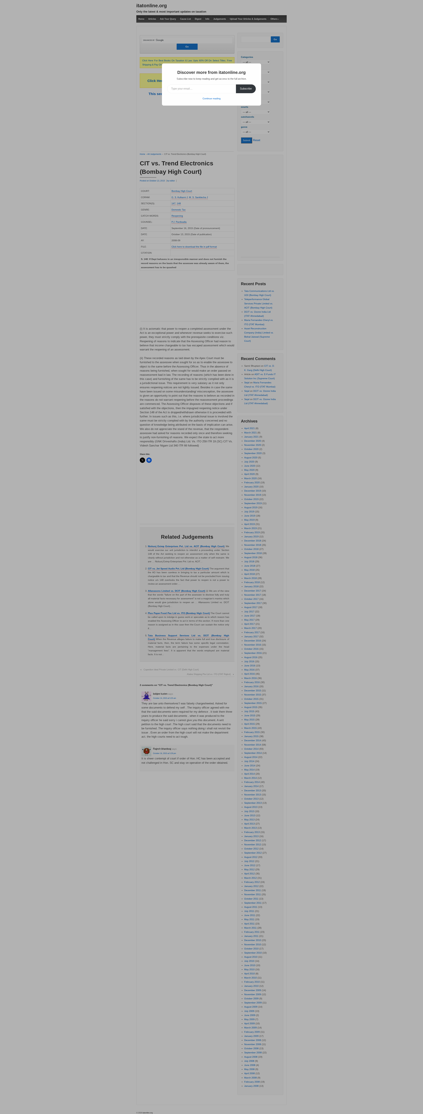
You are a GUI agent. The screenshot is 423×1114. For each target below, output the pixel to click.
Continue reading (212, 98)
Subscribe (246, 88)
